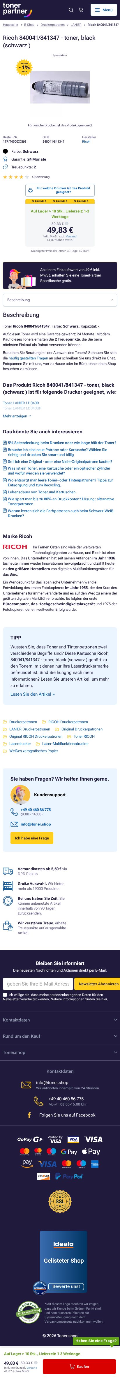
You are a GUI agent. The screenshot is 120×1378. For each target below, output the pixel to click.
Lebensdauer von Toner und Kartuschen (41, 492)
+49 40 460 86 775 (36, 810)
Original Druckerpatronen (82, 729)
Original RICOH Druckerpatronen (35, 736)
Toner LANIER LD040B (21, 403)
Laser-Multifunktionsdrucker (65, 743)
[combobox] (60, 300)
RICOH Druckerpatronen (68, 722)
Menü (108, 10)
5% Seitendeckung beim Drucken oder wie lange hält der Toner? (62, 443)
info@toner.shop (36, 824)
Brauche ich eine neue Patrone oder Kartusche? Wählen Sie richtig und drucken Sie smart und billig (57, 452)
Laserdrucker (20, 743)
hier (104, 999)
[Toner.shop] (17, 10)
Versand (71, 236)
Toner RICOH (84, 736)
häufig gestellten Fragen (28, 358)
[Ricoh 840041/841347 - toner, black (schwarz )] (60, 115)
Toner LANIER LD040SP (22, 408)
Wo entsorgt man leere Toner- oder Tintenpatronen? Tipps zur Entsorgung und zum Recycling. (60, 482)
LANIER (76, 25)
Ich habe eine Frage (32, 838)
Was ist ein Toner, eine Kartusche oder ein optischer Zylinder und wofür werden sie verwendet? (59, 470)
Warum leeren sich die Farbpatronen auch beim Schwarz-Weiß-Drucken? (61, 513)
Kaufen (83, 1366)
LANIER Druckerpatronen (29, 729)
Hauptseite (10, 25)
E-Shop (29, 25)
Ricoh (86, 141)
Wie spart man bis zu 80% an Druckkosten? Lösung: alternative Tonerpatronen (61, 501)
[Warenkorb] (81, 10)
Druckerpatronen (53, 25)
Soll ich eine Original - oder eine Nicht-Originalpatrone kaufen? (60, 461)
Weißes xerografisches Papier (33, 751)
